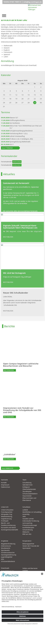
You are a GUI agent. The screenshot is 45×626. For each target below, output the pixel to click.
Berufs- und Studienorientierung (8, 524)
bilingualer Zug (6, 514)
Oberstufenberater (29, 489)
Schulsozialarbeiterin (29, 494)
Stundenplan (27, 491)
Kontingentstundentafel (9, 530)
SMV (24, 516)
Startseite (4, 480)
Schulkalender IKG (10, 305)
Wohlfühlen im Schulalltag (31, 512)
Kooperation (26, 541)
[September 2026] (37, 80)
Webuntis (25, 532)
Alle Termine (7, 148)
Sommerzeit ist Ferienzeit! (16, 183)
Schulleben (26, 507)
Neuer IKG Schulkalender (15, 293)
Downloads (5, 568)
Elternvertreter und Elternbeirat (29, 499)
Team (24, 480)
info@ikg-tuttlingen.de (32, 2)
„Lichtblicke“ (9, 454)
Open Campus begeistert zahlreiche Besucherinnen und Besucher (21, 364)
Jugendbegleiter (6, 557)
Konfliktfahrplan (28, 527)
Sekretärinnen (27, 485)
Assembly (26, 514)
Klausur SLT (14, 117)
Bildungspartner (28, 544)
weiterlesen (8, 237)
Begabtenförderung (8, 544)
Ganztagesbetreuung (8, 555)
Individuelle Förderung (30, 521)
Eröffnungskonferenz (17, 120)
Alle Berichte (7, 468)
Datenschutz (5, 487)
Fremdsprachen (6, 512)
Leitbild (25, 510)
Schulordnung (27, 530)
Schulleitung (26, 482)
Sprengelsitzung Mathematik (20, 142)
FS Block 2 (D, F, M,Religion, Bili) (21, 139)
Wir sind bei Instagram (14, 273)
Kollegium (26, 487)
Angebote (4, 541)
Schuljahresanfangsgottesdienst (21, 131)
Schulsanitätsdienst (8, 561)
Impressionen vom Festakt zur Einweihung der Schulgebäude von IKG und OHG (22, 410)
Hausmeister (27, 496)
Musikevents (5, 548)
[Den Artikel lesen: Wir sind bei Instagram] (22, 265)
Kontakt (4, 482)
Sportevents (5, 550)
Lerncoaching (27, 523)
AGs (2, 559)
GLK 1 (12, 144)
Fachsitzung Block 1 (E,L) (19, 133)
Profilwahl (4, 521)
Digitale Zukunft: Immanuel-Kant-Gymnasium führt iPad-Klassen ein (20, 226)
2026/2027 (17, 165)
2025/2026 (17, 162)
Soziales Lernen (28, 519)
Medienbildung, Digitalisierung (6, 517)
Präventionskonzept (29, 525)
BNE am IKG (26, 534)
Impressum (5, 485)
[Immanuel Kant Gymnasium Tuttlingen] (36, 12)
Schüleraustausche (7, 552)
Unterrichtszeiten (7, 510)
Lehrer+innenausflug (17, 136)
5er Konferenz (15, 123)
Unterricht (4, 507)
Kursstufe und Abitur (8, 527)
